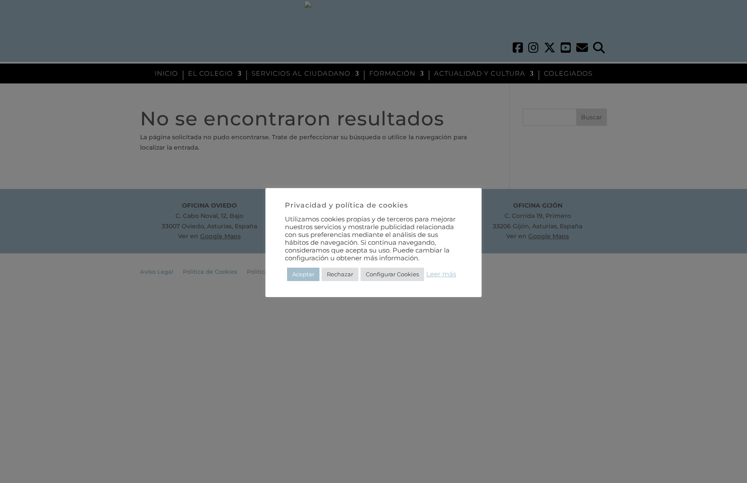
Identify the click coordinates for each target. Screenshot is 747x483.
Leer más (441, 274)
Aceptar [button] (303, 274)
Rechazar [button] (340, 274)
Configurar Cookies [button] (392, 274)
